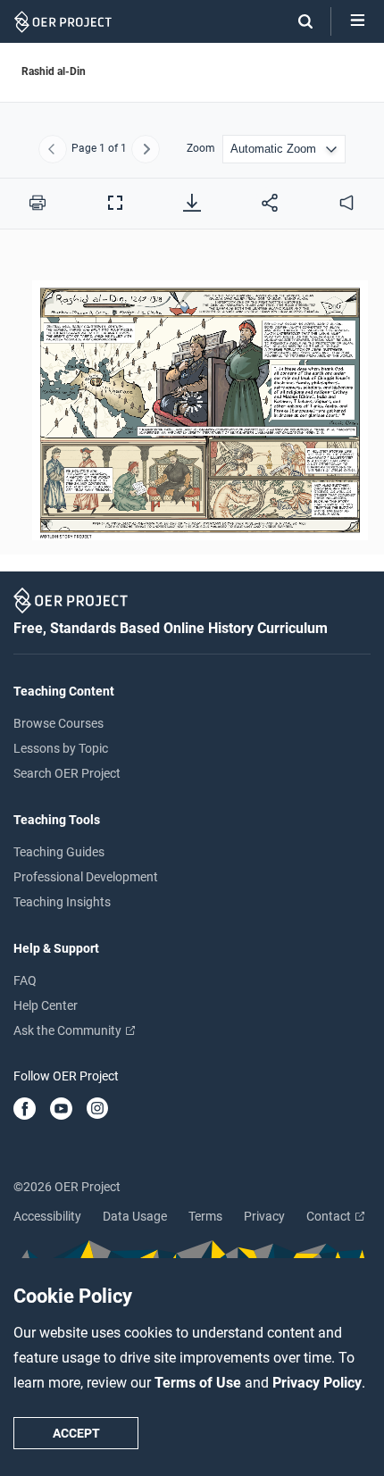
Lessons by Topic (60, 748)
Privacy (264, 1216)
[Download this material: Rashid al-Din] (192, 202)
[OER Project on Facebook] (24, 1109)
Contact (330, 1216)
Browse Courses (58, 723)
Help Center (45, 1005)
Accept (76, 1433)
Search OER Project (67, 773)
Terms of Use (199, 1382)
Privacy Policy (317, 1382)
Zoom (201, 148)
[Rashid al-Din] (192, 402)
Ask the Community (68, 1030)
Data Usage (135, 1216)
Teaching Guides (58, 852)
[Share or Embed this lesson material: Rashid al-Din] (270, 202)
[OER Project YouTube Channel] (61, 1109)
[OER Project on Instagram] (97, 1109)
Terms (205, 1216)
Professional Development (85, 877)
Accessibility (47, 1216)
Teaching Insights (62, 902)
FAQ (25, 980)
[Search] (296, 21)
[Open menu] (358, 21)
